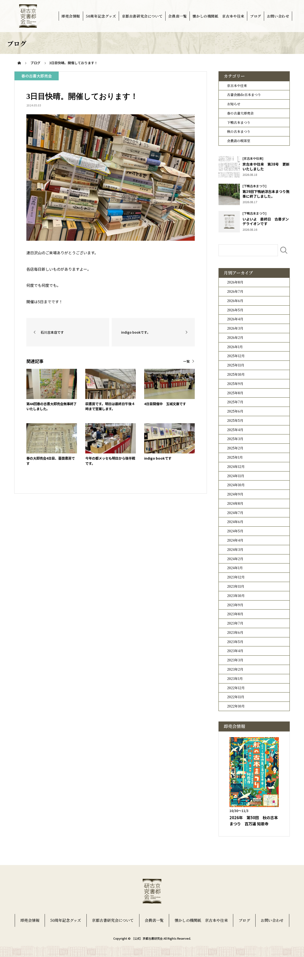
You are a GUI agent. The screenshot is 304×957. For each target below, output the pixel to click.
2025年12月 (236, 355)
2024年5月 (235, 531)
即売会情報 (71, 16)
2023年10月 (236, 595)
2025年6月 (235, 411)
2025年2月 (235, 448)
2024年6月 (235, 521)
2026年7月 (235, 291)
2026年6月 (235, 300)
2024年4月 (235, 540)
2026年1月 (235, 346)
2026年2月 (235, 337)
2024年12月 (236, 466)
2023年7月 (235, 623)
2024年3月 (235, 549)
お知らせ (233, 103)
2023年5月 (235, 641)
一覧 (186, 361)
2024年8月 (235, 503)
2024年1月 (235, 567)
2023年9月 (235, 604)
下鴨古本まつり (238, 122)
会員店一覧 (177, 16)
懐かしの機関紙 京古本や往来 (218, 16)
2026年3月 (235, 328)
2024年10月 (236, 484)
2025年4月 (235, 429)
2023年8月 (235, 613)
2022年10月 (236, 706)
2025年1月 (235, 457)
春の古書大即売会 (240, 113)
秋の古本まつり (238, 131)
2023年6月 (235, 632)
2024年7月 (235, 512)
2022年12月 (236, 687)
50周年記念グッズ (101, 16)
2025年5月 (235, 420)
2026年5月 (235, 310)
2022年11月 (235, 696)
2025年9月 (235, 383)
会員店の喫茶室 (238, 140)
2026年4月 (235, 319)
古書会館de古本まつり (244, 94)
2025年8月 (235, 392)
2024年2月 (235, 558)
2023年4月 (235, 650)
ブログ (255, 16)
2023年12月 (236, 577)
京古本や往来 (237, 85)
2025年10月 (236, 374)
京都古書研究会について (142, 16)
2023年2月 (235, 669)
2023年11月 (235, 586)
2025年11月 (235, 365)
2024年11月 (235, 475)
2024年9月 (235, 494)
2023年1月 (235, 678)
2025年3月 (235, 438)
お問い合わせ (278, 16)
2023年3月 (235, 660)
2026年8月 (235, 282)
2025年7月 (235, 401)
